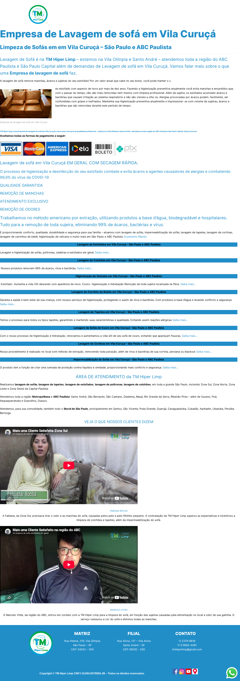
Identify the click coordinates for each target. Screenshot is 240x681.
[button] (78, 14)
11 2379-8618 (187, 640)
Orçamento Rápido (135, 236)
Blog (153, 14)
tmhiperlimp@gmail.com (187, 649)
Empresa (134, 14)
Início (59, 14)
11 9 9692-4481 (187, 645)
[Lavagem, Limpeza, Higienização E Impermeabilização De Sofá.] (175, 671)
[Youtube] (206, 14)
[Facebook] (188, 14)
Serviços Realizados (106, 14)
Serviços (77, 14)
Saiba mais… (103, 252)
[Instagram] (197, 14)
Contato (170, 14)
